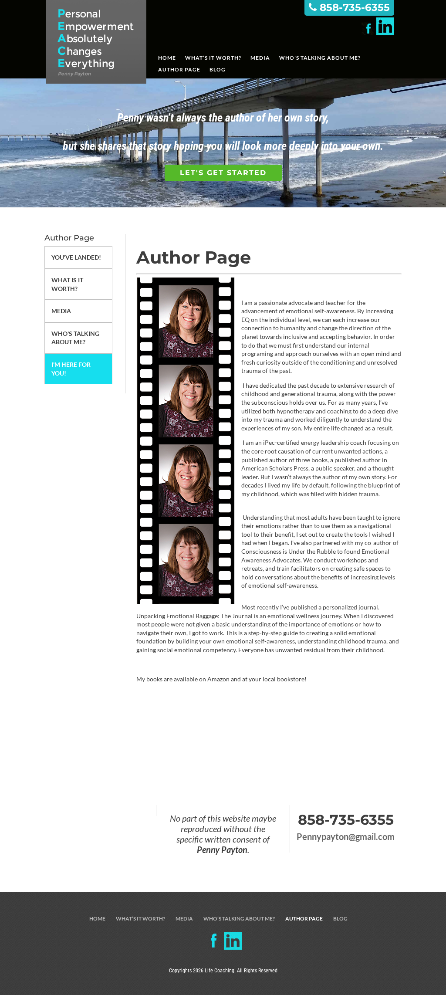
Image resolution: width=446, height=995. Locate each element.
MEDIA (61, 311)
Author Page (179, 70)
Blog (217, 70)
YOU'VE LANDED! (76, 257)
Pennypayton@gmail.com (346, 836)
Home (167, 58)
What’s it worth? (213, 58)
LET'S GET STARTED (223, 173)
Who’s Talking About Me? (320, 58)
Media (260, 58)
